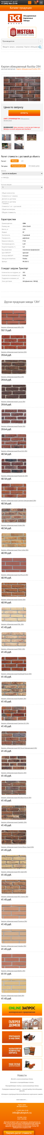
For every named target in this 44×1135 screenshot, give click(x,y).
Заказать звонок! (29, 2)
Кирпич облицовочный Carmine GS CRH (15, 723)
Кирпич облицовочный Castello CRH (14, 822)
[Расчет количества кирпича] (22, 1051)
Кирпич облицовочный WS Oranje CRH (14, 896)
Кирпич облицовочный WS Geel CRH (14, 872)
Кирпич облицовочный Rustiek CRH (13, 698)
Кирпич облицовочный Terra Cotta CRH (14, 550)
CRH (24, 223)
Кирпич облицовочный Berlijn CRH (13, 971)
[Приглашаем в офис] (22, 1037)
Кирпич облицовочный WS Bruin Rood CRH (16, 797)
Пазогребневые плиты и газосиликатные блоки (22, 1086)
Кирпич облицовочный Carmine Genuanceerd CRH (18, 500)
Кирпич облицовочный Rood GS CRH (14, 451)
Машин (14, 161)
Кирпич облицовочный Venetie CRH (13, 946)
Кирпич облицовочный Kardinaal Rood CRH (16, 674)
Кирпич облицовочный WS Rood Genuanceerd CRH (19, 748)
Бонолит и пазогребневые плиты (22, 1082)
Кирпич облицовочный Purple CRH (13, 426)
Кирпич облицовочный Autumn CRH (13, 773)
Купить (24, 113)
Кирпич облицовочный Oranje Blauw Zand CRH (17, 847)
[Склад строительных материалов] (22, 1064)
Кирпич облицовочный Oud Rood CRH (14, 575)
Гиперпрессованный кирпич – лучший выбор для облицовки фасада (22, 1090)
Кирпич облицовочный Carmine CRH (14, 352)
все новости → (22, 1100)
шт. (22, 161)
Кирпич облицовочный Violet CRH (13, 525)
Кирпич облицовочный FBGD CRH (13, 649)
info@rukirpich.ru (22, 1112)
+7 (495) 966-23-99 (9, 3)
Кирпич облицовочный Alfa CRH (12, 327)
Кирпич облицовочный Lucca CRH (13, 401)
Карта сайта (22, 1105)
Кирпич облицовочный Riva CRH (12, 377)
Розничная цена (18, 166)
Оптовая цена (34, 166)
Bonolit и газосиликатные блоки (22, 1079)
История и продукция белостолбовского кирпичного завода (22, 1094)
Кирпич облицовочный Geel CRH (12, 995)
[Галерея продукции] (22, 1023)
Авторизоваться (22, 1106)
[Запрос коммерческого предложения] (22, 1010)
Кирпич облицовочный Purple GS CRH (14, 476)
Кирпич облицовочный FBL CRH (12, 624)
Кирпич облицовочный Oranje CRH (13, 599)
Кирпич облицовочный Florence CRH (14, 921)
